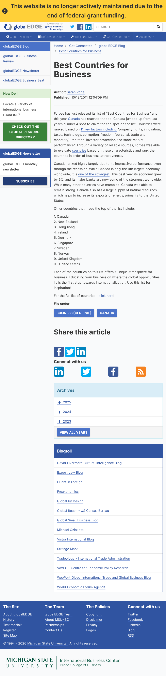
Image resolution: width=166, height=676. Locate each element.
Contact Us (53, 630)
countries (79, 150)
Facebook (135, 619)
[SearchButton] (158, 27)
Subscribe (25, 181)
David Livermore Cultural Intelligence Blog (89, 463)
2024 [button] (64, 412)
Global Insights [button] (19, 36)
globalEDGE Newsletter (21, 71)
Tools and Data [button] (84, 36)
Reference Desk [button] (51, 36)
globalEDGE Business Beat (23, 80)
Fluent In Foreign (69, 482)
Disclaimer (94, 619)
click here (106, 296)
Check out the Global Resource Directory (25, 132)
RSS (131, 635)
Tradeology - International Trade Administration (93, 558)
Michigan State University (47, 643)
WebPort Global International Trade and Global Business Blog (104, 577)
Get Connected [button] (117, 36)
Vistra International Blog (75, 539)
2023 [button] (64, 421)
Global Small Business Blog (77, 520)
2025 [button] (64, 402)
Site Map (10, 635)
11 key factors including (99, 129)
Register (9, 630)
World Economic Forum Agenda (81, 587)
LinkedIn (134, 625)
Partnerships (54, 625)
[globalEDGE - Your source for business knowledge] (33, 27)
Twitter (133, 614)
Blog (131, 630)
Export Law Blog (70, 472)
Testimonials (12, 625)
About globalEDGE (17, 614)
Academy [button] (145, 36)
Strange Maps (67, 549)
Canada (74, 119)
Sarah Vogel (76, 92)
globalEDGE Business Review (20, 58)
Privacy (92, 625)
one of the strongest (94, 174)
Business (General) (74, 313)
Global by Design (70, 501)
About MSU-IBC (57, 619)
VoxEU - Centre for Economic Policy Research (92, 568)
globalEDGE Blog (16, 46)
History (8, 619)
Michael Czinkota (70, 530)
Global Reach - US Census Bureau (83, 511)
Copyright (94, 614)
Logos (91, 630)
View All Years (73, 432)
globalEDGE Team (58, 614)
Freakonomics (68, 491)
